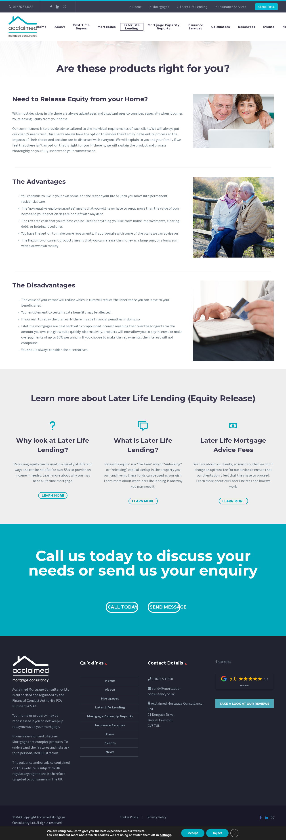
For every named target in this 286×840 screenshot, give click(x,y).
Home (137, 6)
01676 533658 (23, 6)
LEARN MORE (53, 495)
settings (165, 835)
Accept (193, 833)
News (110, 752)
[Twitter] (64, 6)
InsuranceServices (195, 26)
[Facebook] (51, 6)
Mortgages (160, 6)
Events (268, 27)
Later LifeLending (132, 26)
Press (110, 734)
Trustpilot (223, 661)
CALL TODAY (123, 607)
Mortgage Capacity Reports (110, 716)
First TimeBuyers (81, 26)
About (60, 27)
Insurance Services (232, 6)
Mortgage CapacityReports (163, 26)
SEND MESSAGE (165, 607)
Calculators (220, 27)
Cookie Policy (129, 817)
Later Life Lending (194, 6)
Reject (217, 833)
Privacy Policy (156, 817)
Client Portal (266, 7)
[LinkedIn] (58, 6)
